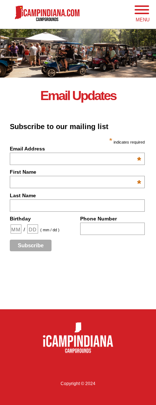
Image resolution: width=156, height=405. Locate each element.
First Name (75, 172)
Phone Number (98, 219)
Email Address (75, 149)
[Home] (78, 14)
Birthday (20, 219)
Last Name (23, 195)
